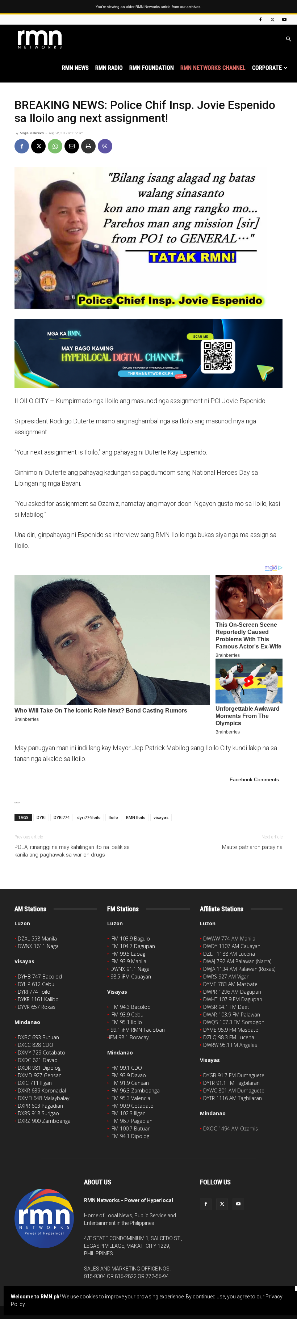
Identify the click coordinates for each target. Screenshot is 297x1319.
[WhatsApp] (55, 146)
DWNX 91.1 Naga (130, 968)
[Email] (71, 146)
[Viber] (105, 146)
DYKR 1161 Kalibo (38, 999)
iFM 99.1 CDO (126, 1067)
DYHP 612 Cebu (36, 984)
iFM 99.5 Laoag (127, 953)
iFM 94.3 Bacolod (130, 1006)
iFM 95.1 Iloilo (126, 1022)
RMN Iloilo (136, 817)
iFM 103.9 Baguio (130, 938)
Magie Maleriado (32, 133)
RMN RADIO (109, 67)
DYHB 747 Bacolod (40, 976)
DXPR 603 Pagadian (40, 1105)
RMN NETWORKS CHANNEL (213, 67)
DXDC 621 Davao (38, 1060)
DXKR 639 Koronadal (42, 1090)
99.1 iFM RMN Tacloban (137, 1029)
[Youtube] (284, 19)
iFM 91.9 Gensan (129, 1082)
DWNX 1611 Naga (38, 946)
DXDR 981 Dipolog (39, 1067)
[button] (288, 39)
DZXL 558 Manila (37, 938)
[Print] (88, 146)
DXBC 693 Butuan (38, 1037)
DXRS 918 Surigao (38, 1113)
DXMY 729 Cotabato (41, 1052)
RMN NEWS (75, 67)
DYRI (41, 817)
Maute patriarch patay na (252, 847)
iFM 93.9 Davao (128, 1075)
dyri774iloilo (89, 817)
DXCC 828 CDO (35, 1044)
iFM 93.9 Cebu (126, 1014)
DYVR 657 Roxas (36, 1006)
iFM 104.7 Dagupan (132, 946)
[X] (272, 19)
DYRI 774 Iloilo (34, 991)
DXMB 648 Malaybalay (43, 1098)
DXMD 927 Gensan (40, 1075)
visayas (161, 817)
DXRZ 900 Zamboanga (44, 1120)
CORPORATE (267, 67)
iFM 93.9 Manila (128, 961)
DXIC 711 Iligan (35, 1082)
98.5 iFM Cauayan (130, 976)
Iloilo (113, 817)
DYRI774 (61, 817)
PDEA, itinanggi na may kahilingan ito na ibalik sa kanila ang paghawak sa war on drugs (72, 851)
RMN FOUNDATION (151, 67)
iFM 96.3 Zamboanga (135, 1090)
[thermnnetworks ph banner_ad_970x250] (148, 353)
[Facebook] (260, 19)
